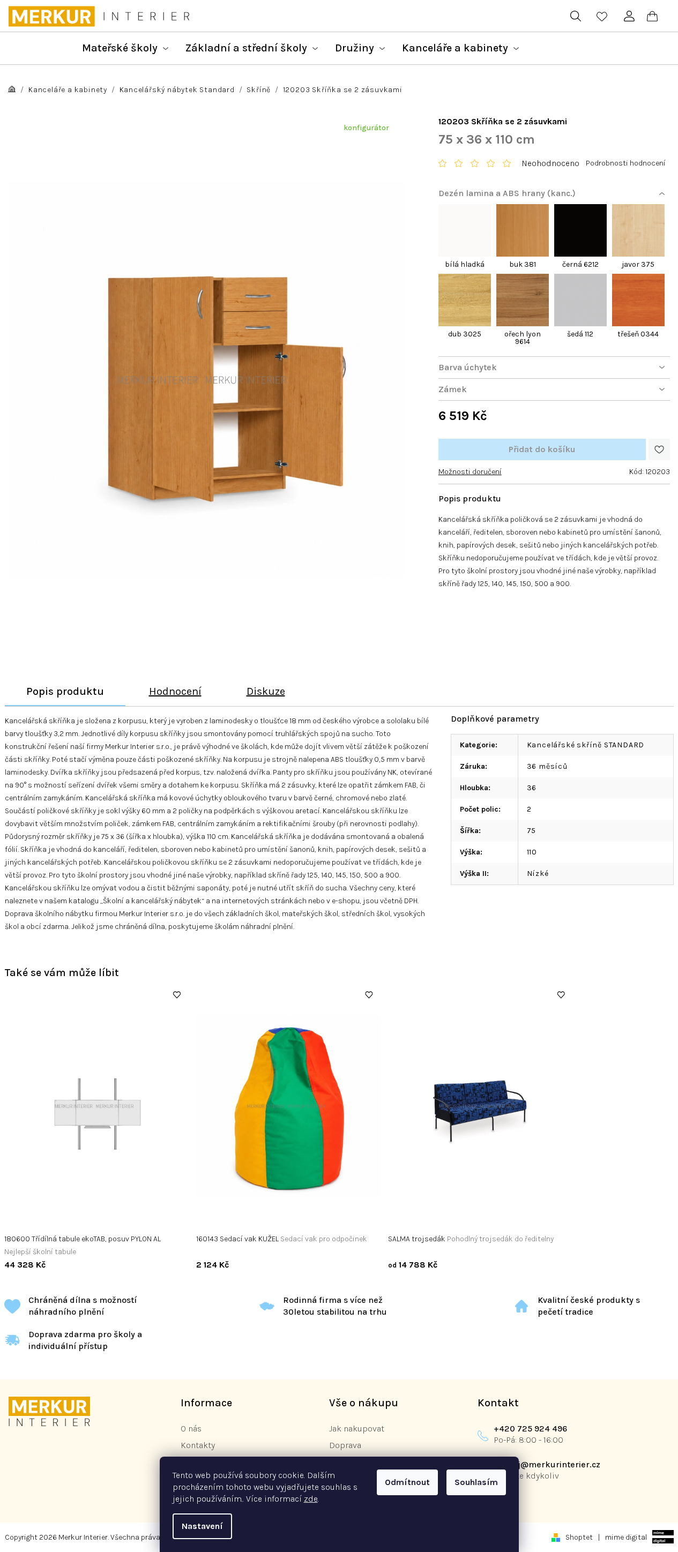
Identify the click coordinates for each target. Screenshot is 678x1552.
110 (532, 852)
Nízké (538, 873)
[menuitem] (125, 48)
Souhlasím (476, 1482)
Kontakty (198, 1445)
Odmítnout (407, 1482)
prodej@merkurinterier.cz (547, 1464)
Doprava (345, 1445)
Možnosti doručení (470, 471)
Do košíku (542, 449)
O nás (191, 1428)
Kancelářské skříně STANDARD (586, 744)
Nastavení (202, 1526)
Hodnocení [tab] (175, 691)
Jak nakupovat (356, 1428)
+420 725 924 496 (530, 1428)
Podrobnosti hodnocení (626, 163)
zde (311, 1499)
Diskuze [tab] (266, 691)
